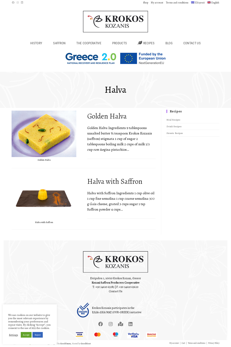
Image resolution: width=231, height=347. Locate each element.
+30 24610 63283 (104, 287)
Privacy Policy (213, 343)
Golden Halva (107, 116)
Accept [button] (26, 334)
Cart (183, 343)
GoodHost (86, 343)
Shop (145, 2)
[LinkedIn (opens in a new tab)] (22, 3)
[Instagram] (110, 323)
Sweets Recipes (175, 133)
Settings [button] (13, 335)
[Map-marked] (120, 323)
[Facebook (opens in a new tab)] (14, 3)
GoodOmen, (65, 343)
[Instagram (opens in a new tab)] (18, 3)
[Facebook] (100, 323)
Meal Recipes (173, 119)
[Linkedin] (130, 323)
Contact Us (115, 291)
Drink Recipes (174, 126)
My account (157, 2)
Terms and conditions (177, 2)
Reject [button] (38, 334)
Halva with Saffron (114, 181)
